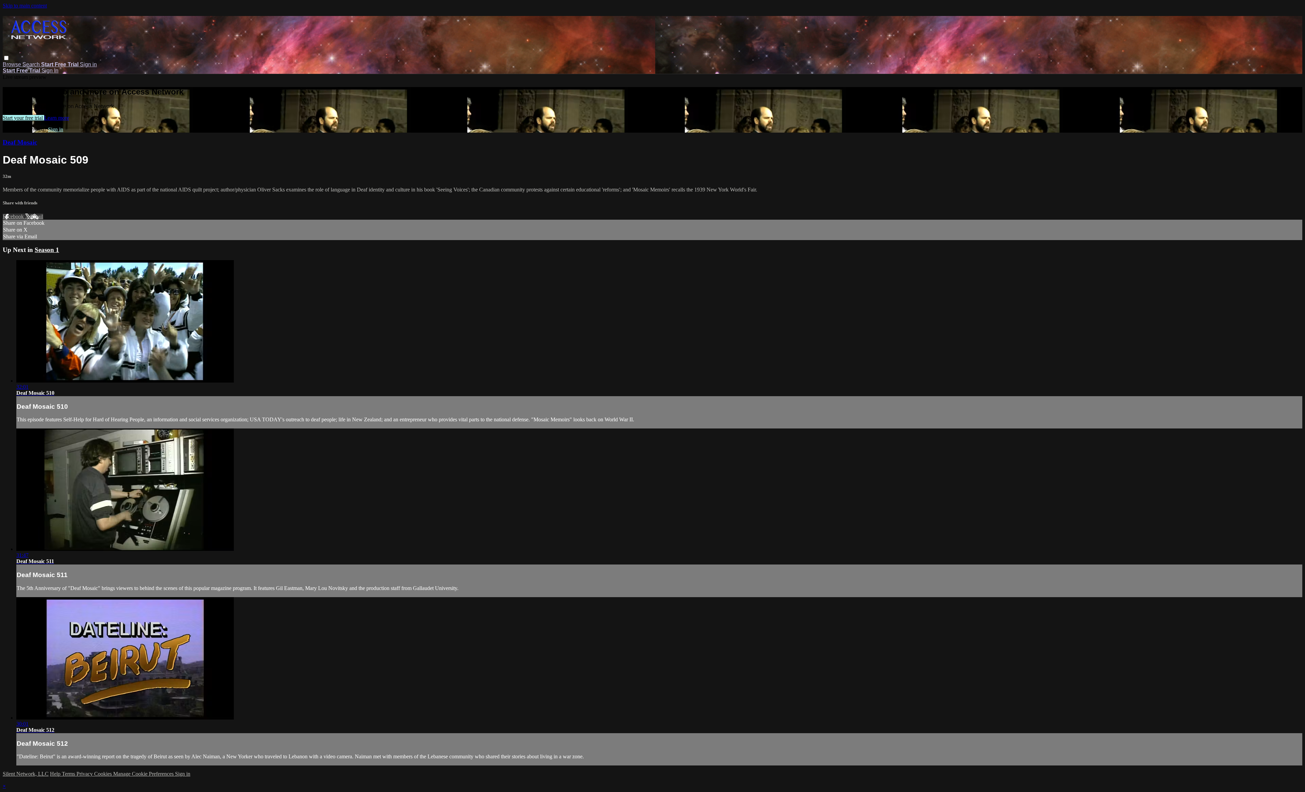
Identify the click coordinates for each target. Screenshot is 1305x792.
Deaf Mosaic (20, 142)
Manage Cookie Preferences (144, 774)
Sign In (49, 70)
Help (56, 774)
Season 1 (47, 249)
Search (31, 64)
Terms (69, 774)
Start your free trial (23, 118)
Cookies (103, 774)
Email (37, 216)
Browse (12, 64)
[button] (6, 58)
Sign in (88, 64)
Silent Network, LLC (26, 774)
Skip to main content (25, 6)
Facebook (14, 216)
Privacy (85, 774)
